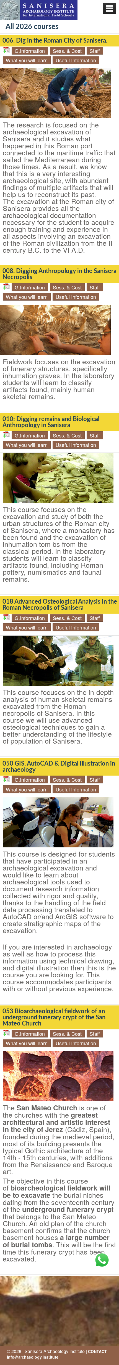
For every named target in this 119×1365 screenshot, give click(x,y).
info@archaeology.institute (32, 1357)
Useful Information (76, 60)
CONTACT (97, 1351)
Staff (95, 50)
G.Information (30, 50)
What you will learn (27, 60)
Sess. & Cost (67, 50)
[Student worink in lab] (58, 478)
